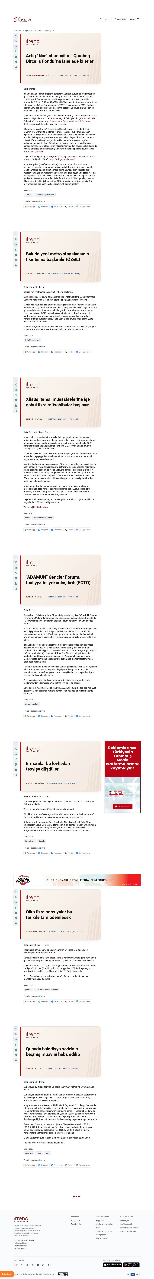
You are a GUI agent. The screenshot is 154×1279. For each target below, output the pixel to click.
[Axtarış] (100, 19)
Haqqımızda (100, 1221)
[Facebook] (22, 1265)
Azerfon (28, 195)
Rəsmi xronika (76, 1224)
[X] (27, 1265)
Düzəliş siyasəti (101, 1235)
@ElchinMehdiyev (39, 507)
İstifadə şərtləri (125, 1221)
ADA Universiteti (31, 704)
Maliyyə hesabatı (102, 1238)
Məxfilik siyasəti (126, 1224)
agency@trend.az (20, 1248)
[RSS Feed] (48, 1265)
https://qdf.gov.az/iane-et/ (62, 159)
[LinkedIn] (43, 1265)
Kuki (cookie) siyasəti (128, 1231)
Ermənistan (29, 841)
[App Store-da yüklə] (112, 1264)
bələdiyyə (28, 1153)
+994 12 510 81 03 (20, 1246)
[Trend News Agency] (21, 1219)
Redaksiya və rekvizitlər (104, 1224)
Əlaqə (98, 1228)
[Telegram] (38, 1265)
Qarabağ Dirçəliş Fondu (45, 195)
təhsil (27, 518)
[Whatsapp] (16, 1265)
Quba (39, 1153)
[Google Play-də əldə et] (131, 1264)
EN (128, 1274)
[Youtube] (32, 1265)
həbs (47, 1153)
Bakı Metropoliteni (32, 340)
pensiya (28, 989)
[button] (15, 35)
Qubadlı (42, 841)
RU (137, 1274)
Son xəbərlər (75, 1221)
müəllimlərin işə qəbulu (43, 518)
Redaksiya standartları (104, 1231)
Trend (32, 297)
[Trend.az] (22, 19)
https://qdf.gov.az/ (33, 151)
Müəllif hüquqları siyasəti (129, 1228)
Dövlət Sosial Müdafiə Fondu (47, 989)
